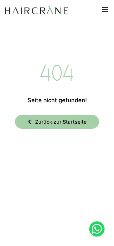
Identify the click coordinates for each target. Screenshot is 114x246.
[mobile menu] (104, 10)
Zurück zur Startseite (60, 122)
